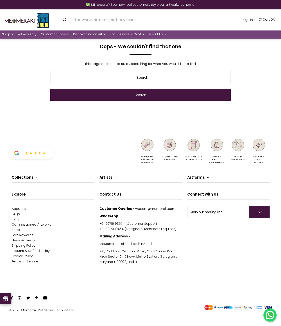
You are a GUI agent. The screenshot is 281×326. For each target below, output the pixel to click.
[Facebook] (12, 298)
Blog (15, 219)
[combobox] (140, 20)
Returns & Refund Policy (31, 250)
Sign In (248, 19)
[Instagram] (19, 298)
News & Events (23, 240)
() (269, 19)
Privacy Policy (22, 256)
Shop (6, 34)
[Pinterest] (36, 298)
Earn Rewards (22, 235)
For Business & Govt (125, 34)
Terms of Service (25, 261)
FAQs (16, 214)
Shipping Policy (23, 245)
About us (19, 208)
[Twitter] (28, 298)
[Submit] (64, 19)
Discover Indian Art (87, 34)
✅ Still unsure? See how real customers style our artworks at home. (140, 4)
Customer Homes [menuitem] (55, 34)
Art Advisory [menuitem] (27, 34)
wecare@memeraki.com (155, 208)
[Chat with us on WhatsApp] (270, 315)
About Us (156, 34)
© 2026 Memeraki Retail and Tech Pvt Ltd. (42, 310)
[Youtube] (45, 298)
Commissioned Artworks (31, 224)
